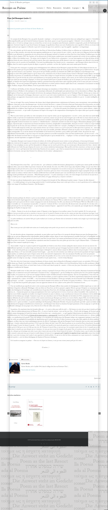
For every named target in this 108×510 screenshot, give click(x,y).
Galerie (18, 409)
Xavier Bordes (11, 21)
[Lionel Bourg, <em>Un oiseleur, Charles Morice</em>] (15, 412)
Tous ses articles (25, 359)
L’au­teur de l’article (14, 359)
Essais (26, 21)
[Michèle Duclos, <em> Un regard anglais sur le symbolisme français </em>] (34, 413)
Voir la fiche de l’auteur (28, 370)
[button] (83, 7)
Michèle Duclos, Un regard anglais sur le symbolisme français (32, 409)
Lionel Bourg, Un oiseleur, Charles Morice (13, 409)
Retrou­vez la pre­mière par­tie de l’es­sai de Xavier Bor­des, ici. (25, 29)
